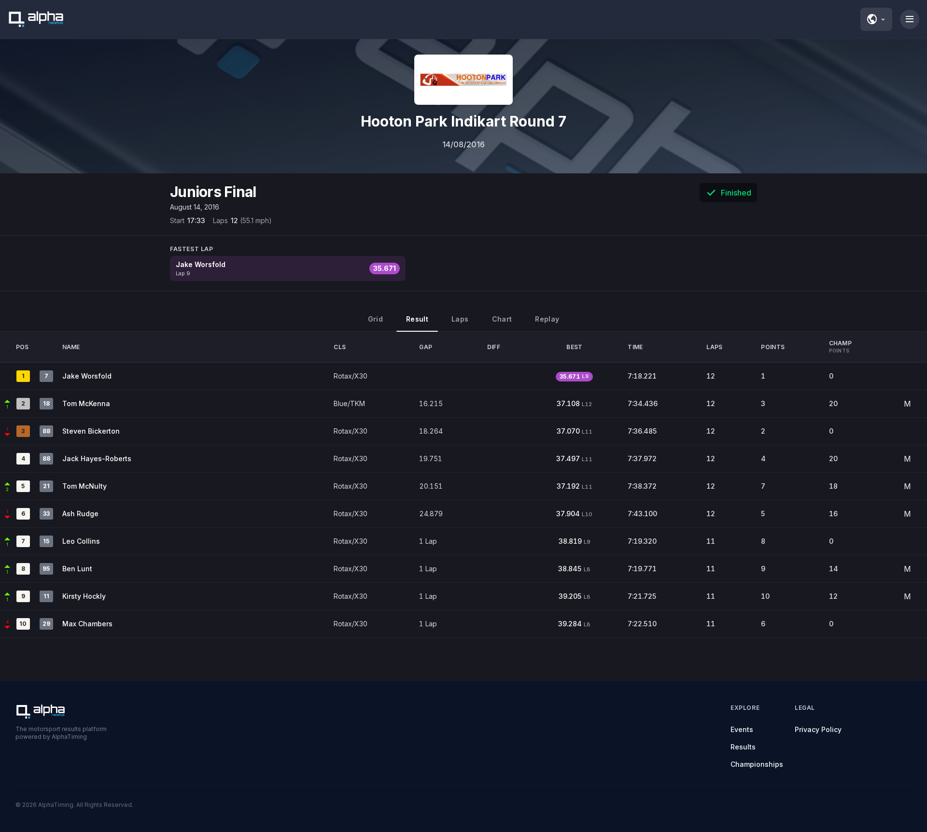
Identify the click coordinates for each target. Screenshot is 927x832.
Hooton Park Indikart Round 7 (463, 121)
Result (417, 319)
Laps (459, 319)
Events (741, 729)
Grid (375, 319)
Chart (502, 319)
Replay (547, 319)
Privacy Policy (818, 729)
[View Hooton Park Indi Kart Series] (463, 80)
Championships (756, 764)
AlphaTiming (55, 804)
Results (743, 747)
